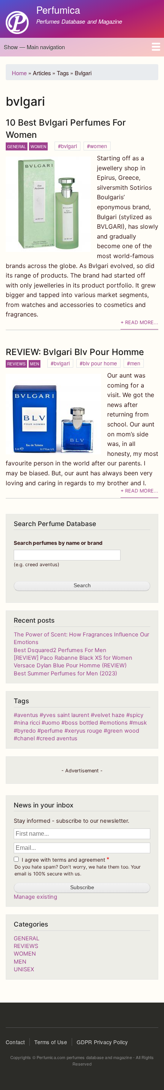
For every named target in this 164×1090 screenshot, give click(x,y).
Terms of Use (50, 1042)
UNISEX (24, 969)
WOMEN (38, 146)
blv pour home (100, 363)
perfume (52, 730)
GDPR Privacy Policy (102, 1042)
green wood (123, 730)
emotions (115, 722)
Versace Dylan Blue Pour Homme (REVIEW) (70, 665)
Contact (15, 1042)
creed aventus (58, 738)
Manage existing (35, 896)
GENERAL (16, 146)
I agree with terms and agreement (63, 860)
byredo (26, 730)
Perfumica (58, 9)
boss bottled (81, 722)
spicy (136, 715)
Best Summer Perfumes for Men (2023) (65, 673)
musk (140, 722)
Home (19, 73)
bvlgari (69, 146)
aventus (27, 715)
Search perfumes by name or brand (58, 543)
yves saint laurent (66, 715)
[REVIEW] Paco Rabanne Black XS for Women (73, 657)
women (98, 146)
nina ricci (29, 722)
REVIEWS (16, 364)
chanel (26, 738)
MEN (34, 364)
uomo (52, 722)
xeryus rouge (86, 730)
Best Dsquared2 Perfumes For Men (60, 650)
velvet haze (109, 715)
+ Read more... (139, 322)
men (135, 363)
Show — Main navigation (34, 47)
